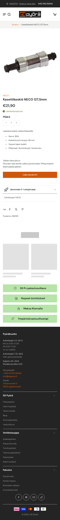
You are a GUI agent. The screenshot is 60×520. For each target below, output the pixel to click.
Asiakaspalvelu (9, 439)
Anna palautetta (10, 420)
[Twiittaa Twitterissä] (16, 209)
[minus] (6, 122)
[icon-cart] (54, 14)
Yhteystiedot (8, 402)
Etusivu (15, 24)
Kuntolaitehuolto (10, 490)
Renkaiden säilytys (11, 485)
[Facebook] (18, 497)
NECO (6, 95)
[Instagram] (26, 497)
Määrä (6, 116)
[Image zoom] (30, 61)
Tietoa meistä (9, 411)
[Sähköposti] (34, 497)
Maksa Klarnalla (33, 308)
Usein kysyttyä (9, 406)
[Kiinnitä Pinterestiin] (22, 209)
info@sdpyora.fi (10, 376)
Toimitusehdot (9, 448)
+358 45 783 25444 (12, 373)
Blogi (5, 415)
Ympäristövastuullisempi (33, 318)
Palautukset (8, 457)
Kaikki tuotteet (9, 462)
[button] (30, 175)
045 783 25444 (45, 3)
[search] (9, 14)
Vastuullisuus (9, 424)
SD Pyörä (34, 514)
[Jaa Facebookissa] (10, 209)
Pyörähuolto (8, 476)
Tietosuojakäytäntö (11, 452)
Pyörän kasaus (9, 481)
